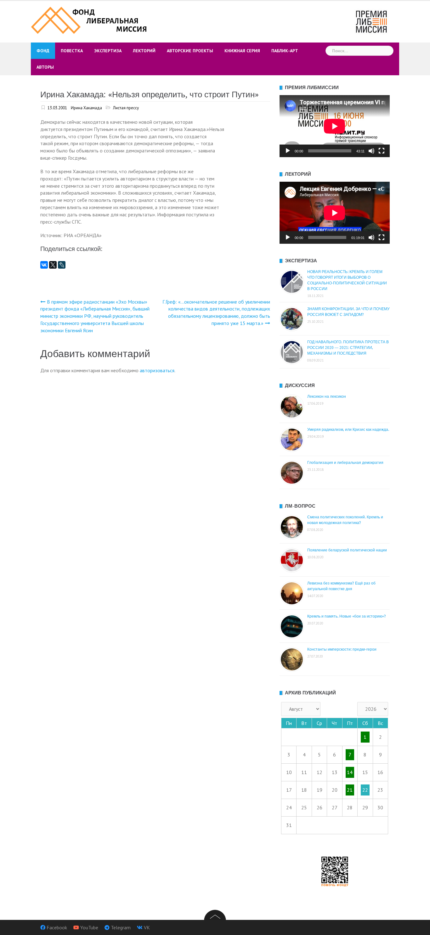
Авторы (45, 67)
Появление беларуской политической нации (347, 550)
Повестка (72, 51)
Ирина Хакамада (86, 108)
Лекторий (144, 51)
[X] (53, 265)
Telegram (121, 927)
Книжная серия (242, 51)
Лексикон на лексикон (326, 396)
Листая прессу (126, 108)
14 (350, 772)
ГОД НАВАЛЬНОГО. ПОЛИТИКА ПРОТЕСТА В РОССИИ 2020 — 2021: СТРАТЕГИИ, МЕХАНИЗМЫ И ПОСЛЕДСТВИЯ (348, 348)
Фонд (43, 51)
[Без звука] (371, 151)
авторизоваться (157, 370)
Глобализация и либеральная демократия (345, 462)
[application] (335, 126)
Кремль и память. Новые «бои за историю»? (346, 616)
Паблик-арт (284, 51)
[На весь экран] (381, 151)
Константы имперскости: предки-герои (341, 649)
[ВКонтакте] (44, 265)
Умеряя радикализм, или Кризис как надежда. (348, 429)
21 (350, 790)
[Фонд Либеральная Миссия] (90, 19)
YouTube (89, 927)
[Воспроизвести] (288, 151)
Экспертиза (108, 51)
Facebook (57, 927)
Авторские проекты (190, 51)
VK (147, 927)
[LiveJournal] (61, 265)
